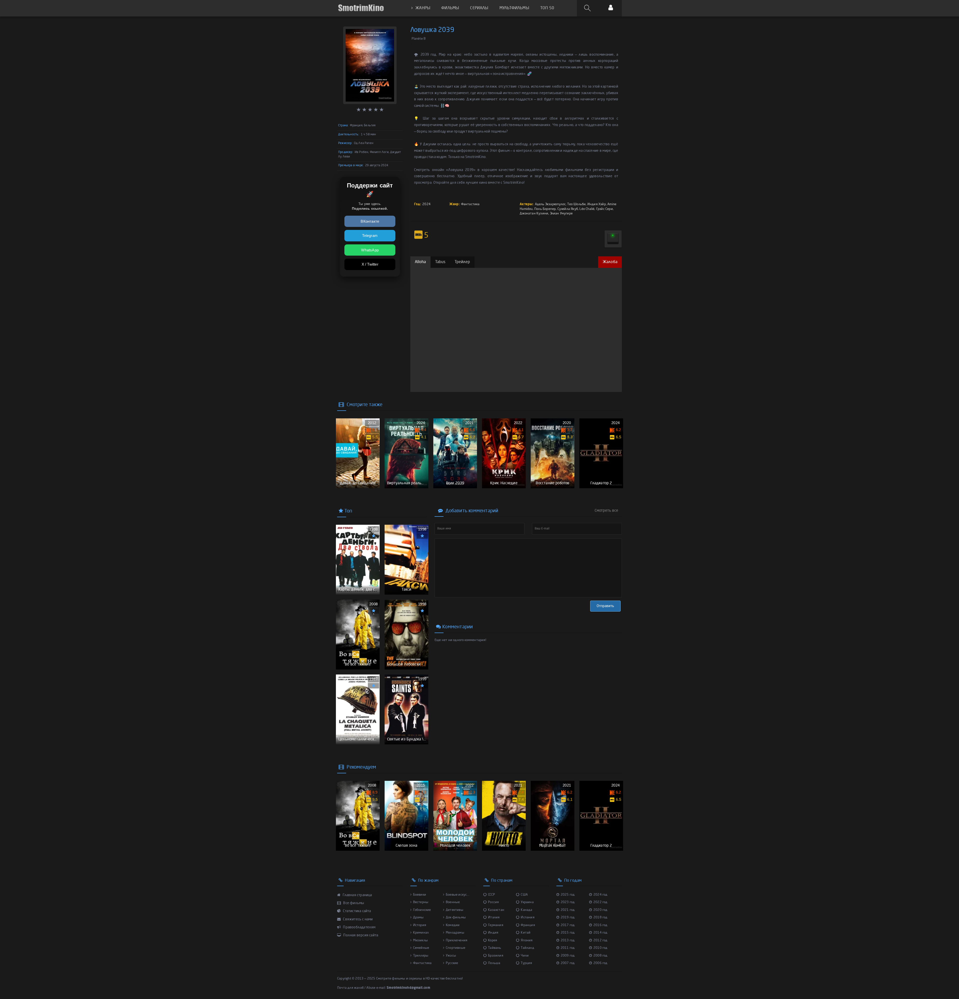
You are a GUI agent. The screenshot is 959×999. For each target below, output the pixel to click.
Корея (492, 940)
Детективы (454, 910)
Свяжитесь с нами (357, 919)
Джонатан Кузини (534, 213)
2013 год (568, 940)
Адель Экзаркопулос (550, 204)
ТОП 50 (547, 8)
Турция (526, 963)
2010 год (600, 948)
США (524, 894)
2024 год (600, 894)
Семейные (421, 948)
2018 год (600, 917)
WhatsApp (370, 250)
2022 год (600, 902)
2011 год (568, 948)
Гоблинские (422, 910)
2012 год (600, 940)
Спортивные (455, 948)
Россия (493, 902)
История (419, 925)
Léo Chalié (586, 209)
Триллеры (421, 955)
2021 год (568, 910)
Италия (493, 917)
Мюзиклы (420, 940)
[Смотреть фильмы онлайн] (361, 8)
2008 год (600, 955)
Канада (526, 910)
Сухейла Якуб (567, 209)
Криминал (421, 932)
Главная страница (357, 895)
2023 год (568, 902)
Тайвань (494, 948)
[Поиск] (588, 8)
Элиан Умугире (561, 213)
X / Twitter (370, 264)
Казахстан (496, 910)
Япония (526, 940)
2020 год (600, 910)
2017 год (568, 925)
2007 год (568, 963)
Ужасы (451, 955)
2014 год (600, 932)
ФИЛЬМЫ (450, 8)
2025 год (568, 894)
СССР (491, 894)
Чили (525, 955)
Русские (452, 963)
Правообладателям (358, 927)
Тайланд (527, 948)
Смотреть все (606, 511)
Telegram (370, 235)
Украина (527, 902)
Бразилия (495, 955)
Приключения (456, 940)
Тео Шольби (576, 204)
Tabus (440, 262)
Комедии (453, 925)
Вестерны (421, 902)
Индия (493, 932)
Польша (494, 963)
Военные (453, 902)
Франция (528, 925)
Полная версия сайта (360, 935)
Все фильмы (353, 903)
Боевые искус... (457, 894)
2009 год (568, 955)
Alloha (420, 262)
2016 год (600, 925)
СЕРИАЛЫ (479, 8)
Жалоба (610, 262)
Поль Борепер (545, 209)
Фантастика (470, 204)
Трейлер (462, 262)
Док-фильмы (456, 917)
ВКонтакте (370, 221)
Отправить (605, 606)
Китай (525, 932)
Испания (527, 917)
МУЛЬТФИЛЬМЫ (514, 8)
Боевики (419, 894)
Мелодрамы (455, 932)
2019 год (568, 917)
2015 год (568, 932)
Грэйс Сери (604, 209)
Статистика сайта (356, 911)
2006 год (600, 963)
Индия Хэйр (596, 204)
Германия (495, 925)
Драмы (418, 917)
